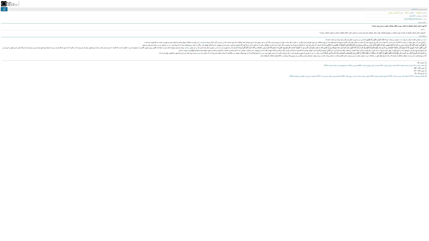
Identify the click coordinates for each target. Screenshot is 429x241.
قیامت (219, 48)
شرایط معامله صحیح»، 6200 (379, 76)
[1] (364, 40)
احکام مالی (412, 16)
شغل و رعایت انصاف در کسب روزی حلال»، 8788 (355, 76)
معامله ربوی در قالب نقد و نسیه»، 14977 (328, 76)
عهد (260, 53)
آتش (264, 50)
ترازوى (199, 53)
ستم (167, 45)
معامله (413, 19)
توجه (405, 19)
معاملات (417, 19)
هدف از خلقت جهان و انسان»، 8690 (368, 65)
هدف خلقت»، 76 (418, 65)
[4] (238, 48)
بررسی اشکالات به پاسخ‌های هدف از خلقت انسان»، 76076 (340, 65)
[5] (323, 53)
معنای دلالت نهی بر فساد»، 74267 (398, 76)
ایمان (201, 42)
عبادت (408, 19)
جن (360, 40)
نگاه (410, 19)
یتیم (315, 53)
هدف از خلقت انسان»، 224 (387, 65)
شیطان (187, 48)
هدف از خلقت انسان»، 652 (404, 65)
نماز (281, 42)
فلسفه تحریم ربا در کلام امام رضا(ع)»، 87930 (302, 76)
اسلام (420, 19)
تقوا (205, 42)
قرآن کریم (423, 40)
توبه (197, 45)
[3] (324, 45)
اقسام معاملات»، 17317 (416, 76)
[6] (160, 53)
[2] (326, 40)
